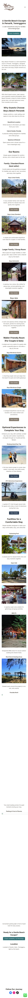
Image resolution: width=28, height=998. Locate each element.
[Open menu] (25, 7)
